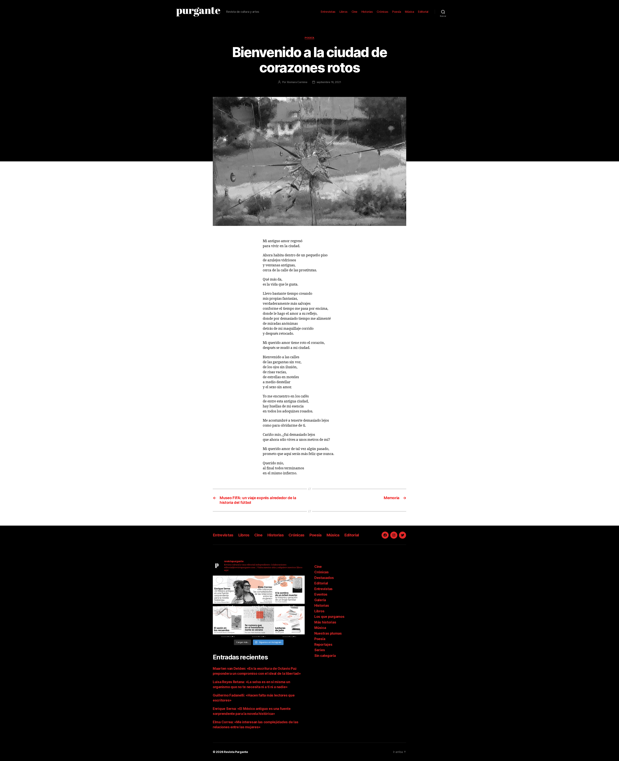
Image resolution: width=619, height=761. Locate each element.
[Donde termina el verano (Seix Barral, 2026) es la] (258, 591)
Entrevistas (328, 11)
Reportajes (323, 644)
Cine (354, 11)
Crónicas (382, 11)
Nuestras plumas (328, 633)
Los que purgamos (329, 617)
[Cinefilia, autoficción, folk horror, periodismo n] (289, 621)
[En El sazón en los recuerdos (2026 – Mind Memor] (228, 621)
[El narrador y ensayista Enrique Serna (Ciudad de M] (228, 591)
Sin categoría (325, 656)
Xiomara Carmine (297, 82)
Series (319, 650)
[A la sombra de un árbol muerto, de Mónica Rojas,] (289, 591)
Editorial (423, 11)
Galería (320, 600)
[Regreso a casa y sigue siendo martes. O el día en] (258, 621)
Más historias (325, 622)
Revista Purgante (236, 752)
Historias (367, 11)
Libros (343, 11)
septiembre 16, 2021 (329, 82)
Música (409, 11)
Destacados (324, 578)
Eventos (320, 594)
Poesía (396, 11)
